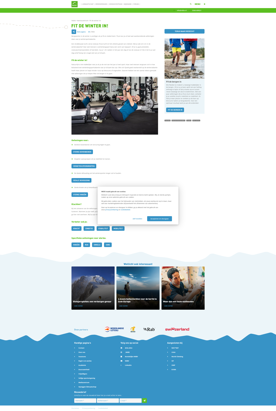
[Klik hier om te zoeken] (190, 4)
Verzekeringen (101, 4)
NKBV (127, 361)
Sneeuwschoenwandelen (178, 120)
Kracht (76, 228)
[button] (197, 4)
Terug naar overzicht (184, 31)
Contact (81, 348)
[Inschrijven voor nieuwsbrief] (144, 400)
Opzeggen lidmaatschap (87, 387)
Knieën (76, 245)
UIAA (173, 352)
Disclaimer (75, 408)
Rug (86, 245)
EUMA (174, 369)
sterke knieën (79, 194)
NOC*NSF (175, 348)
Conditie (89, 228)
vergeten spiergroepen (84, 166)
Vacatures (82, 357)
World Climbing (177, 357)
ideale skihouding (81, 180)
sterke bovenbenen (82, 152)
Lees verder (78, 306)
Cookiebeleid (103, 408)
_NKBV (127, 352)
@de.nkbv (128, 348)
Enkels (97, 245)
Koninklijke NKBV (131, 357)
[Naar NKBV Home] (74, 4)
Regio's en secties (85, 361)
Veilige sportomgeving (86, 378)
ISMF (173, 365)
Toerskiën (167, 120)
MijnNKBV (127, 4)
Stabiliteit (103, 228)
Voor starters (196, 120)
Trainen (189, 120)
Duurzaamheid (83, 369)
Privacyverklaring (89, 408)
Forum (136, 4)
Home (73, 21)
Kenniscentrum (115, 4)
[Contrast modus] (204, 4)
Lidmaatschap (87, 4)
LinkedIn (128, 365)
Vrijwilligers (82, 374)
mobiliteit (118, 228)
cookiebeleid (125, 210)
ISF (173, 361)
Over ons (81, 352)
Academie (82, 365)
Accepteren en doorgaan (160, 219)
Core (108, 245)
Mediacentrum (83, 382)
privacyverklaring (111, 210)
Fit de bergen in (175, 110)
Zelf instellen (137, 219)
